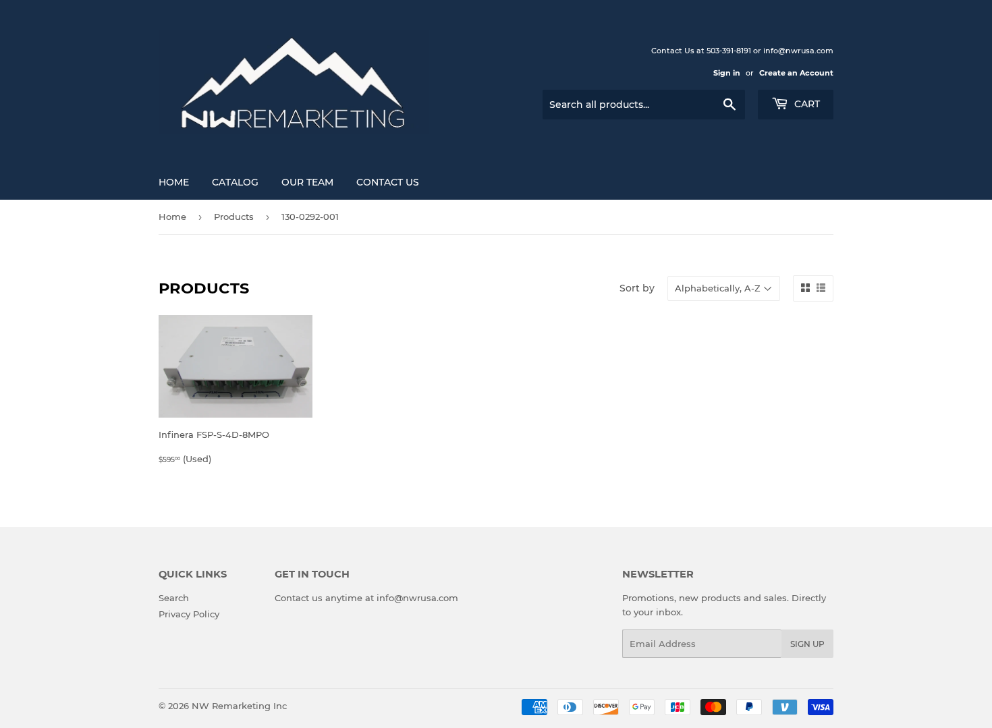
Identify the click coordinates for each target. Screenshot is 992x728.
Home (174, 182)
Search (174, 597)
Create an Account (796, 73)
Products (234, 216)
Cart (806, 104)
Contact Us (387, 182)
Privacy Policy (189, 614)
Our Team (307, 182)
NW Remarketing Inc (239, 705)
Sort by (637, 288)
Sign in (726, 73)
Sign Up (807, 644)
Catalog (235, 182)
